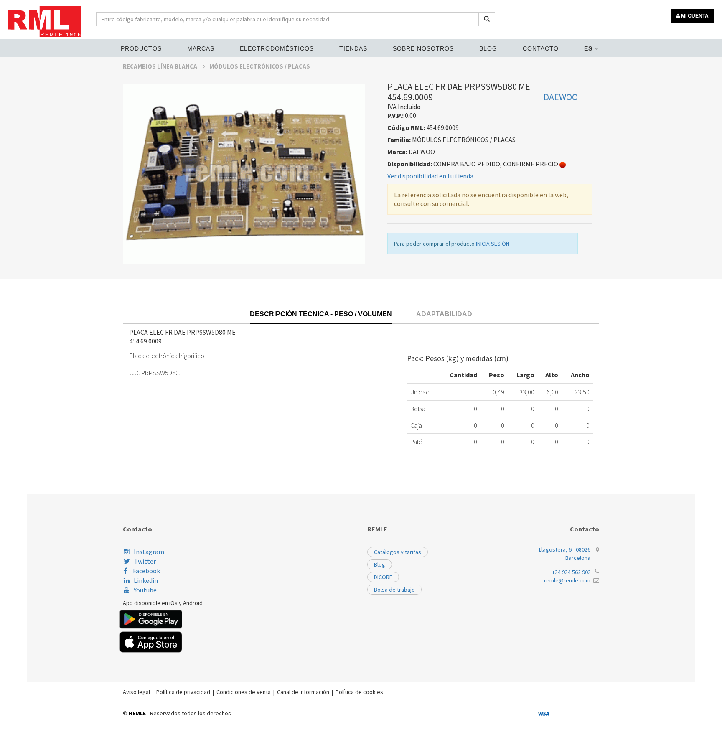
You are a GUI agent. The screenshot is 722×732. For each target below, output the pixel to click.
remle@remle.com (567, 580)
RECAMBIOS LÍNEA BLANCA (160, 66)
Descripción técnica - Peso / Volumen (321, 314)
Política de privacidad (183, 692)
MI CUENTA (694, 16)
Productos (141, 48)
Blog (488, 48)
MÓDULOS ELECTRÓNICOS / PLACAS (259, 66)
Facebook (146, 571)
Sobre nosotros (423, 48)
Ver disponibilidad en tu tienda (430, 176)
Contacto (541, 48)
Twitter (145, 561)
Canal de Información (303, 692)
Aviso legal (136, 692)
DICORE (383, 577)
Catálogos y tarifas (397, 552)
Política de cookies (359, 692)
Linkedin (146, 580)
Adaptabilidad (444, 314)
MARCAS (200, 48)
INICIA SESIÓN (492, 243)
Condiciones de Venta (243, 692)
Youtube (145, 590)
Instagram (149, 551)
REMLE (137, 713)
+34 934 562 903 (571, 572)
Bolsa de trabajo (394, 589)
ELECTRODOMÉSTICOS (277, 48)
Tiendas (353, 48)
